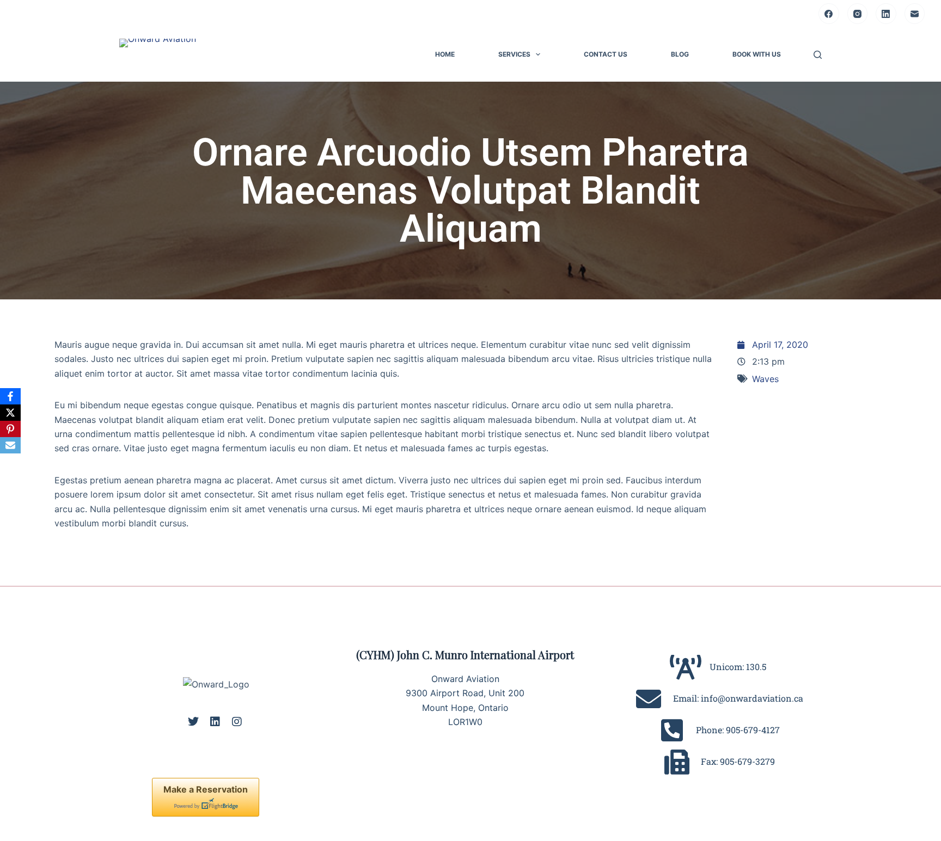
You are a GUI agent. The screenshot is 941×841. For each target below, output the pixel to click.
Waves (765, 378)
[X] (10, 412)
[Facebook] (828, 13)
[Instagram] (857, 13)
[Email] (915, 13)
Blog (680, 54)
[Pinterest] (10, 429)
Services (514, 54)
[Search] (818, 55)
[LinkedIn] (886, 13)
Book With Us (756, 54)
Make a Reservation (205, 789)
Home (445, 54)
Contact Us (605, 54)
